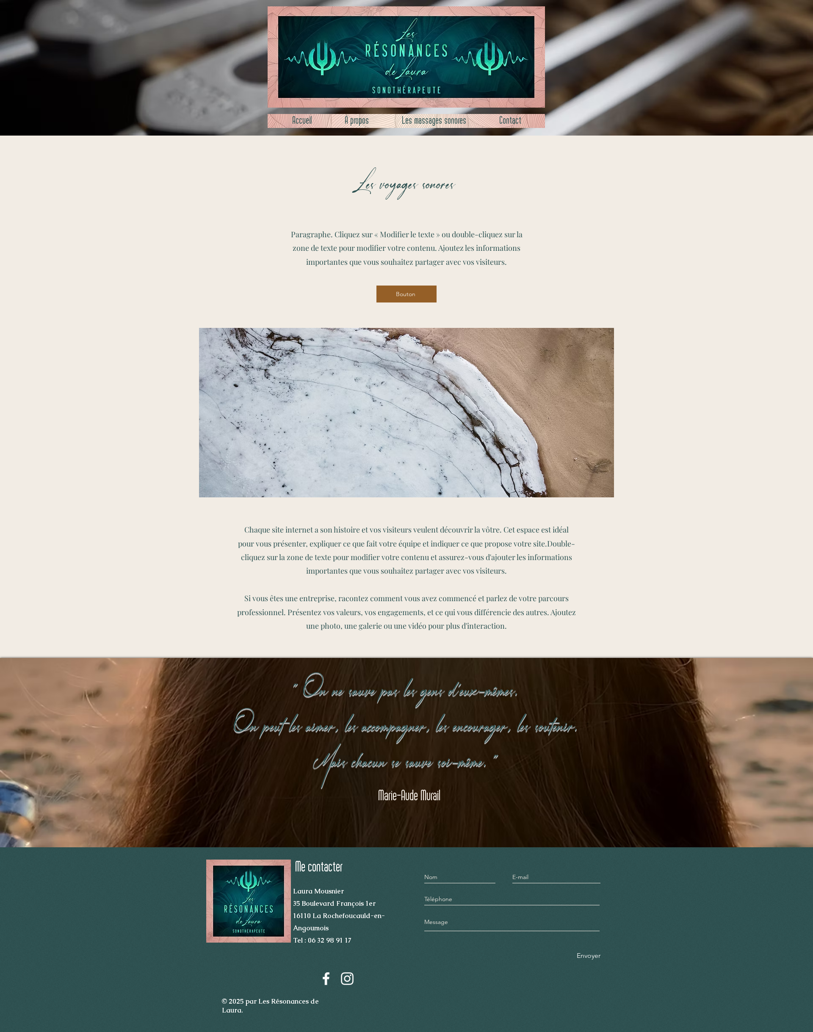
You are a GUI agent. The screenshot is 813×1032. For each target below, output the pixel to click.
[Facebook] (326, 978)
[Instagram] (347, 978)
